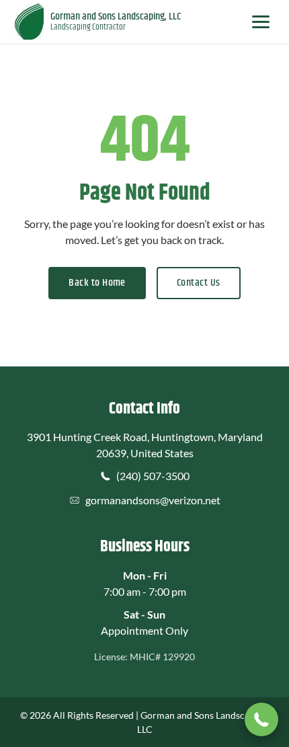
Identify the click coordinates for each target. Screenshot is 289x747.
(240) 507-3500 (153, 475)
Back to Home (97, 282)
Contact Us (198, 282)
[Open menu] (261, 21)
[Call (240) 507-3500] (261, 719)
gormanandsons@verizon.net (152, 500)
